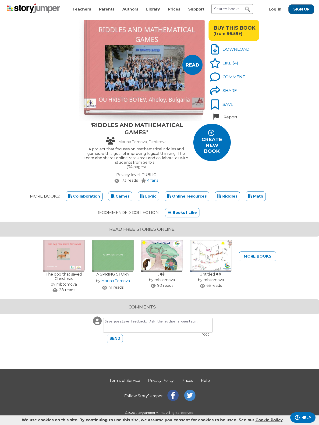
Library (153, 9)
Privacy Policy (161, 380)
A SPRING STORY (112, 274)
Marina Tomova (115, 281)
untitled (208, 274)
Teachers (81, 9)
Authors (130, 9)
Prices (174, 9)
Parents (106, 9)
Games (122, 196)
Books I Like (184, 212)
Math (257, 196)
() (235, 62)
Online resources (189, 196)
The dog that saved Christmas (64, 276)
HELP (306, 418)
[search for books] (247, 9)
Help (205, 380)
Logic (150, 196)
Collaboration (86, 196)
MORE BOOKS (257, 256)
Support (196, 9)
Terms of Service (124, 380)
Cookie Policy (269, 420)
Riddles (229, 196)
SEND (115, 338)
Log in (275, 9)
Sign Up (301, 9)
